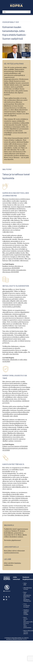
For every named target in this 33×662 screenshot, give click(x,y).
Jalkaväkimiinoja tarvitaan (26, 588)
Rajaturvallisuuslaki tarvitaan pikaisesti (26, 632)
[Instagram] (6, 599)
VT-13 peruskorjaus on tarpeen (26, 605)
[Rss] (6, 596)
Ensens (24, 639)
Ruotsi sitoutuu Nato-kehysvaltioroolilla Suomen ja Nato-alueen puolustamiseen (26, 622)
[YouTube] (3, 599)
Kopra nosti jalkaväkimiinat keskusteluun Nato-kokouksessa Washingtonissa (26, 597)
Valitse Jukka (25, 584)
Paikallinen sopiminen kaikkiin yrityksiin (26, 612)
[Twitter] (9, 596)
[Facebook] (3, 596)
